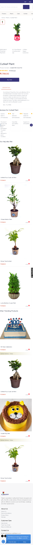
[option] (15, 125)
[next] (31, 125)
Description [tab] (6, 87)
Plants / (8, 17)
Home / (4, 17)
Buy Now (9, 79)
